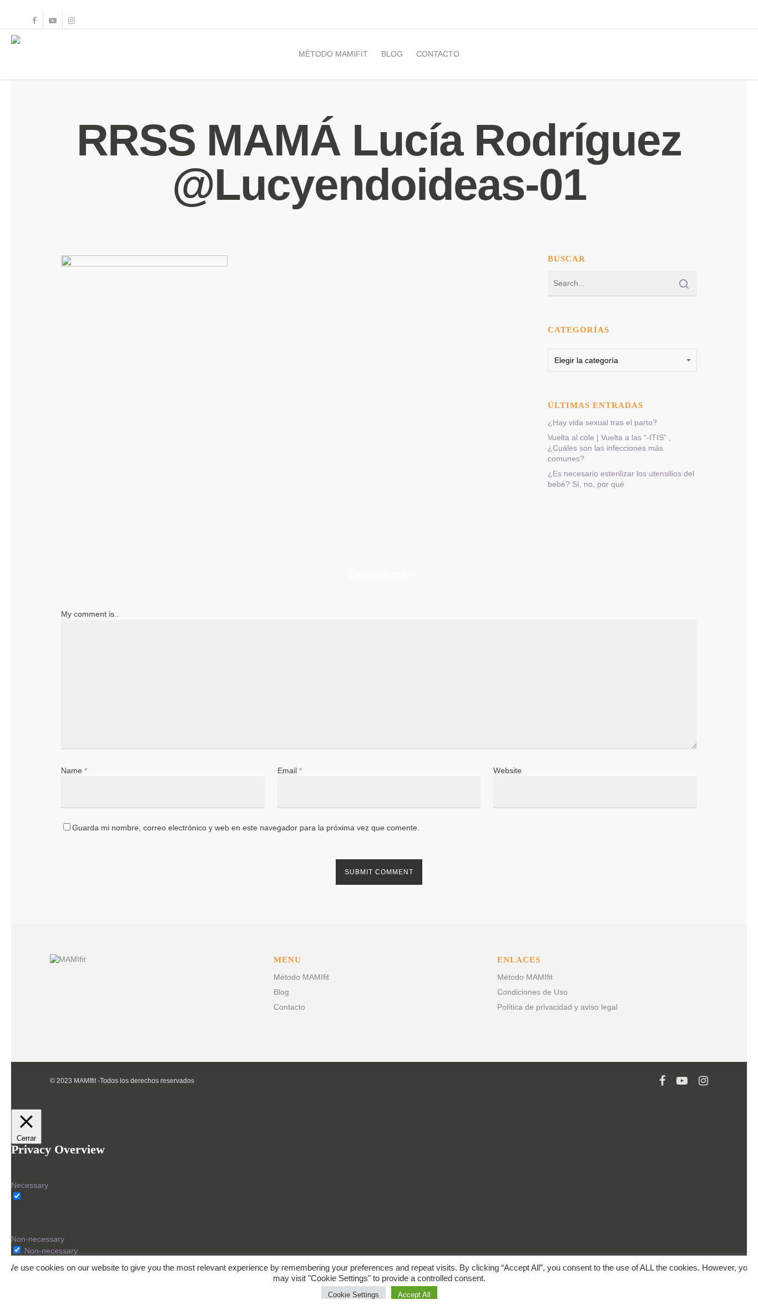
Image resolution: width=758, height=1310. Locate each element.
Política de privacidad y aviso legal (557, 1006)
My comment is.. (90, 613)
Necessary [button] (29, 1185)
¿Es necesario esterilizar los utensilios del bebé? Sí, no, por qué (621, 478)
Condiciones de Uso (532, 991)
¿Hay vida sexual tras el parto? (602, 422)
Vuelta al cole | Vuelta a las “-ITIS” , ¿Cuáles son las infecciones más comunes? (609, 448)
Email (289, 770)
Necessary (43, 1196)
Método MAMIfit (333, 53)
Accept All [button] (414, 1295)
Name (74, 770)
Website (507, 770)
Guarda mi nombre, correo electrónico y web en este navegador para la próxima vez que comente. (246, 827)
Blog (392, 53)
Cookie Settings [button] (353, 1295)
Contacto (437, 53)
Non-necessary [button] (37, 1239)
